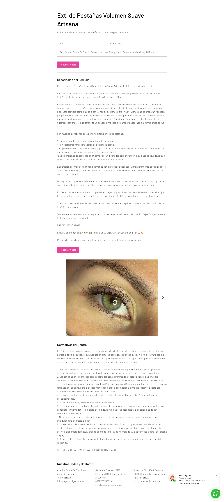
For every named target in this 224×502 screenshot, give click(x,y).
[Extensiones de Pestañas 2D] (112, 297)
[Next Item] (162, 297)
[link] (68, 65)
